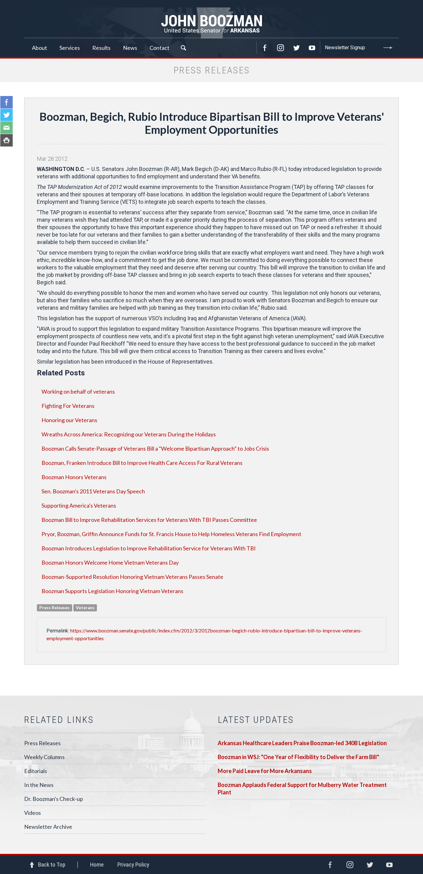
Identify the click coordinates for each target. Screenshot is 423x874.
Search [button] (183, 47)
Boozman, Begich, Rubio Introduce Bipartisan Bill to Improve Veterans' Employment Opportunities (211, 123)
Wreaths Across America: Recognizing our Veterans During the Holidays (128, 434)
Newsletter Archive (48, 826)
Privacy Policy (133, 864)
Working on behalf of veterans (78, 391)
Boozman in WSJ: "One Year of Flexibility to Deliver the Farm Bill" (298, 757)
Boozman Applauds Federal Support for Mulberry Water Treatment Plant (302, 788)
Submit (388, 48)
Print (6, 140)
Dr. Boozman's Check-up (53, 798)
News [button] (130, 47)
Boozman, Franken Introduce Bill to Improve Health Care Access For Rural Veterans (141, 462)
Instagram (280, 48)
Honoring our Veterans (69, 420)
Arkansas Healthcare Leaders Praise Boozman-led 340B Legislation (302, 743)
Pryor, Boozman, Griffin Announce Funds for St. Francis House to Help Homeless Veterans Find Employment (171, 534)
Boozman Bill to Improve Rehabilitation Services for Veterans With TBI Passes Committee (149, 519)
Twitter (296, 48)
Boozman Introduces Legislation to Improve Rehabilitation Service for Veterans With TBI (148, 548)
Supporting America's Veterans (78, 505)
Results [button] (101, 47)
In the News (39, 784)
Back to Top (51, 864)
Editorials (35, 770)
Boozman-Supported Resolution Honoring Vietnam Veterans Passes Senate (132, 576)
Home (97, 864)
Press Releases (42, 743)
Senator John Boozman (211, 22)
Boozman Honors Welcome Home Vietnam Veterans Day (110, 562)
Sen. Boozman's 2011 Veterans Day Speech (93, 491)
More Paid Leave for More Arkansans (265, 770)
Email (6, 127)
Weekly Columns (44, 757)
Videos (32, 812)
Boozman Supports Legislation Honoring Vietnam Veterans (112, 591)
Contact (159, 47)
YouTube (312, 48)
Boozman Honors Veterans (74, 477)
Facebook (265, 48)
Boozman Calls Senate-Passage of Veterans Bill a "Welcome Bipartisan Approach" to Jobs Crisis (155, 448)
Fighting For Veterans (67, 405)
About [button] (39, 47)
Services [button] (69, 47)
